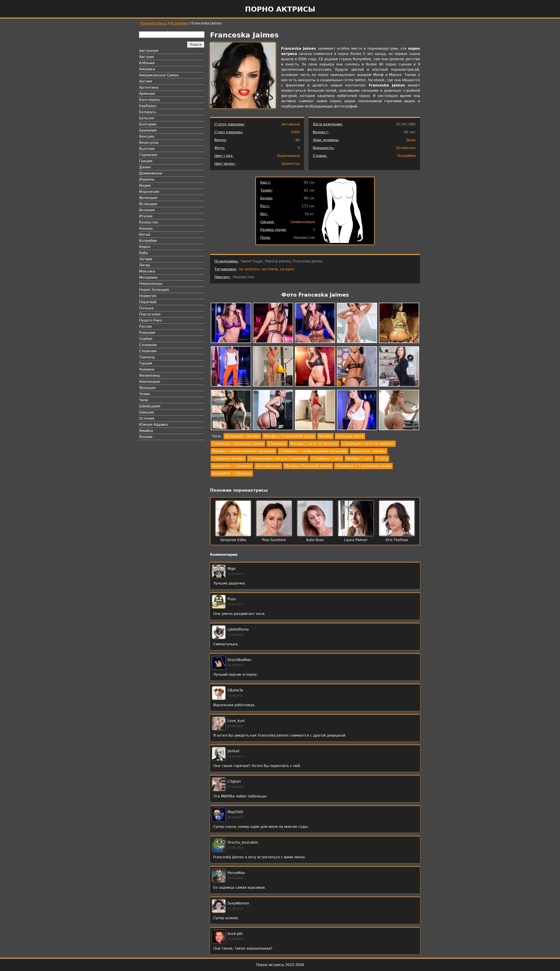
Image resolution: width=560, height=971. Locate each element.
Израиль (146, 179)
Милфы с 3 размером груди (289, 436)
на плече (270, 269)
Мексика (147, 271)
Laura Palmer (356, 540)
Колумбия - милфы (242, 436)
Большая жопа (350, 436)
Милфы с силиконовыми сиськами (243, 451)
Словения (148, 351)
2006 (295, 132)
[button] (231, 323)
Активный (291, 124)
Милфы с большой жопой (308, 466)
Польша (146, 308)
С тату (382, 458)
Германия (148, 155)
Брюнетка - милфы (368, 451)
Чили (143, 400)
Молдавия (148, 277)
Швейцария (149, 406)
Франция (147, 388)
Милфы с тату (359, 458)
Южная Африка (153, 424)
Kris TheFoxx (397, 540)
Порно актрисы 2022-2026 (280, 965)
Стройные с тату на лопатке (368, 444)
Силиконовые (302, 222)
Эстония (146, 418)
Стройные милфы (228, 458)
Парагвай (147, 302)
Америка (147, 69)
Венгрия (146, 136)
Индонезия (149, 192)
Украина (146, 369)
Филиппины (149, 375)
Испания (147, 210)
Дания (145, 167)
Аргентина (148, 87)
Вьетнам (147, 149)
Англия (145, 81)
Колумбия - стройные (231, 473)
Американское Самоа (158, 75)
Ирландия (148, 198)
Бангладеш (149, 100)
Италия (145, 216)
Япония (145, 437)
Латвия (145, 259)
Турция (145, 363)
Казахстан (148, 222)
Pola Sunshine (274, 540)
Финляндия (149, 382)
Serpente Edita (233, 540)
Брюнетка (291, 164)
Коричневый (288, 156)
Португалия (150, 314)
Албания (147, 63)
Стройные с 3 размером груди (363, 466)
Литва (144, 265)
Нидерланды (151, 283)
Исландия (148, 204)
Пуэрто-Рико (150, 320)
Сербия (145, 339)
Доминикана (150, 173)
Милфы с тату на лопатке (314, 444)
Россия (145, 326)
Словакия (148, 345)
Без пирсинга (268, 466)
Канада (146, 228)
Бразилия (148, 130)
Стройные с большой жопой (238, 444)
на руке (287, 269)
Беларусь (147, 112)
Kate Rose (315, 540)
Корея (144, 247)
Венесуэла (148, 143)
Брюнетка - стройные (232, 466)
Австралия (148, 51)
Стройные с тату (326, 458)
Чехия (144, 394)
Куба (143, 253)
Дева (411, 140)
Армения (147, 93)
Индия (145, 185)
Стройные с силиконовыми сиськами (313, 451)
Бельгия (146, 118)
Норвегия (147, 296)
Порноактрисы (153, 23)
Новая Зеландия (154, 290)
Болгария (147, 124)
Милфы (325, 436)
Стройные (277, 444)
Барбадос (148, 106)
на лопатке (249, 269)
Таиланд (147, 357)
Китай (144, 234)
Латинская (406, 148)
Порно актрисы (280, 9)
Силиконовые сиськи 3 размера (278, 458)
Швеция (146, 412)
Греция (145, 161)
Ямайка (146, 431)
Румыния (147, 333)
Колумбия (179, 23)
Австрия (146, 57)
